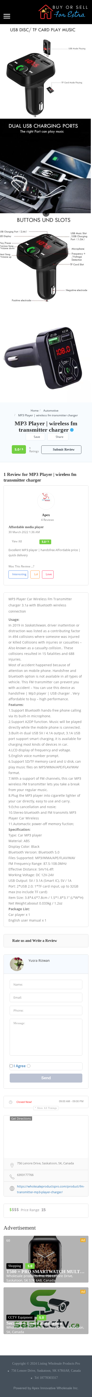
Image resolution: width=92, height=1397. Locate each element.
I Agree (20, 1065)
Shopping (14, 1266)
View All (17, 541)
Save (37, 437)
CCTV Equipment (20, 1317)
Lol (36, 574)
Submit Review (63, 449)
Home (35, 411)
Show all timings (47, 1108)
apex (46, 515)
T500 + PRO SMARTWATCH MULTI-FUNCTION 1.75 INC (46, 1272)
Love (49, 574)
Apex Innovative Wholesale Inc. (55, 1388)
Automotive (51, 411)
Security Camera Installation (34, 1323)
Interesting (19, 574)
